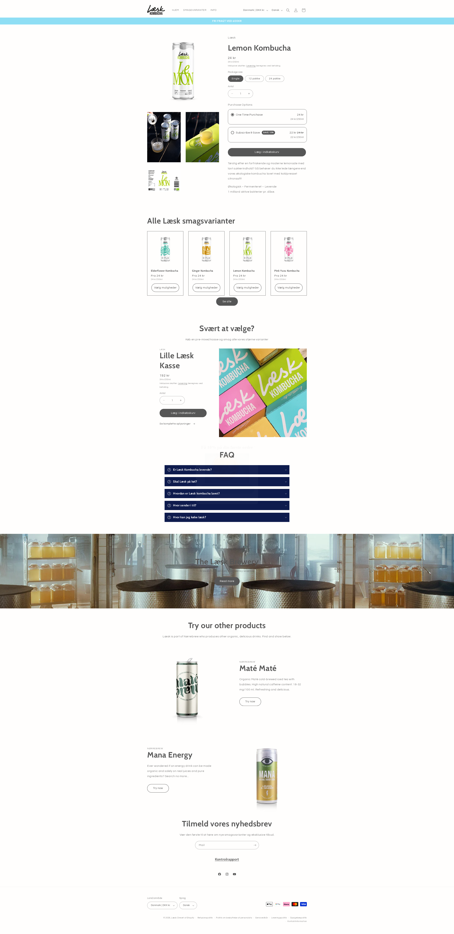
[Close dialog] (255, 440)
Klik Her (227, 482)
